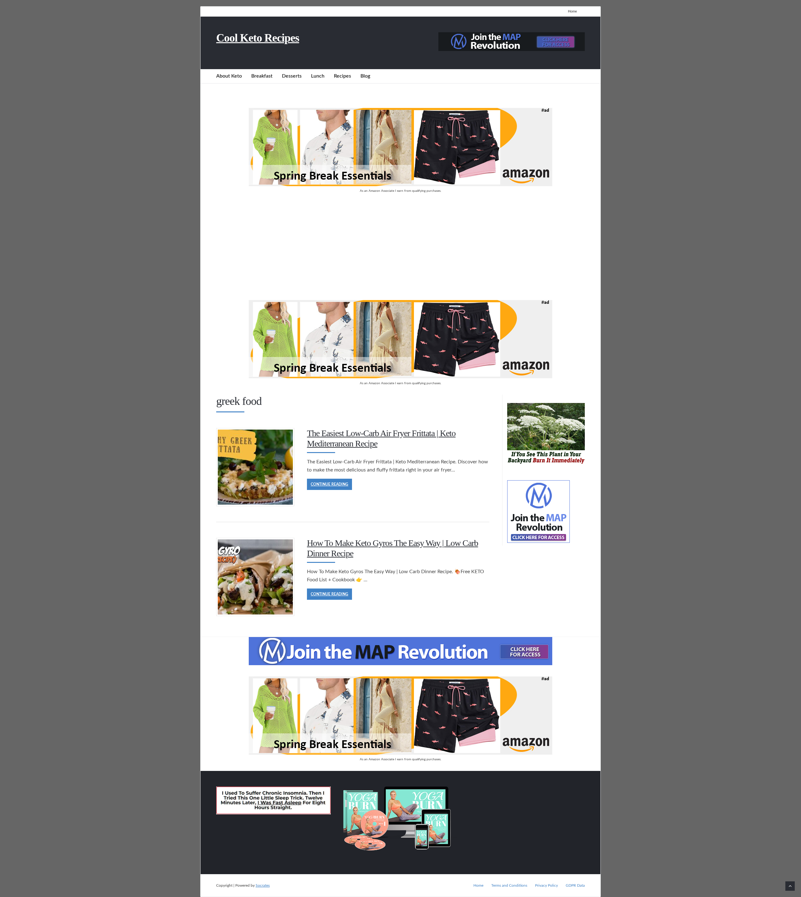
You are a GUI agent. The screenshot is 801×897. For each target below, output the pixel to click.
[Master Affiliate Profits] (511, 49)
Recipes (342, 76)
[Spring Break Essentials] (400, 184)
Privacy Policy (546, 885)
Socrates (263, 885)
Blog (365, 76)
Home (572, 11)
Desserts (292, 76)
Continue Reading (329, 484)
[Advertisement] (400, 247)
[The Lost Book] (546, 465)
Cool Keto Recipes (257, 37)
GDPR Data (575, 885)
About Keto (229, 76)
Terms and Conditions (509, 885)
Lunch (317, 76)
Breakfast (262, 76)
